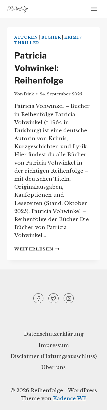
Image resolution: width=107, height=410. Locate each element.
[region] (53, 348)
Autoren (26, 37)
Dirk (29, 94)
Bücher (51, 37)
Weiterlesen (36, 249)
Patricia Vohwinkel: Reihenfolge (39, 68)
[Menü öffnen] (94, 9)
